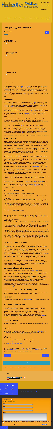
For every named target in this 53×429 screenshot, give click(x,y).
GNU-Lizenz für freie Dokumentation (17, 349)
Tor (11, 392)
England (34, 102)
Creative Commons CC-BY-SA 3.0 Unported (36, 349)
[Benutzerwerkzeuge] (47, 32)
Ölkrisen (39, 129)
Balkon (12, 387)
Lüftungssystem (27, 272)
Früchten (11, 106)
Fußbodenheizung (29, 155)
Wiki (6, 392)
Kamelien (43, 315)
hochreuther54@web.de (45, 5)
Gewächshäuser (26, 113)
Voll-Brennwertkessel (36, 166)
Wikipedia (38, 348)
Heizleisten (13, 155)
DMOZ (21, 343)
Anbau (22, 86)
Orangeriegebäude (27, 299)
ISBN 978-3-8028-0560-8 (28, 324)
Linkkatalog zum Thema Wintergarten (12, 343)
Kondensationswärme (22, 165)
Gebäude (28, 86)
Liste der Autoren (24, 351)
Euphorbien (6, 317)
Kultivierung (42, 105)
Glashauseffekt (7, 89)
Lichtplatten (11, 227)
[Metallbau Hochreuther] (20, 4)
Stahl (34, 110)
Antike (23, 105)
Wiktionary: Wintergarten (10, 341)
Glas (22, 87)
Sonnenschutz (35, 270)
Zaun (12, 393)
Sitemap (6, 393)
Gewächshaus (17, 307)
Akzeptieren (4, 427)
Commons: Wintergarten (9, 339)
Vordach (12, 389)
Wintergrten (22, 348)
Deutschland (22, 125)
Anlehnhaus (7, 301)
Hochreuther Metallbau (27, 391)
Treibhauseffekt (33, 89)
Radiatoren (42, 160)
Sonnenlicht (43, 131)
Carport (12, 388)
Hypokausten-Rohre (35, 184)
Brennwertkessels (34, 158)
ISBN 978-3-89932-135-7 (26, 333)
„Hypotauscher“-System (38, 181)
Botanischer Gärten (15, 114)
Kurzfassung (7, 351)
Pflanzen (6, 106)
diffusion (40, 216)
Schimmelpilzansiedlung (9, 286)
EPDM (47, 253)
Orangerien (45, 109)
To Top (27, 362)
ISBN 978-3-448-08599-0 (41, 331)
